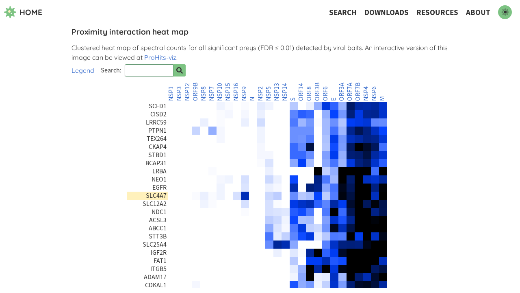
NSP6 (374, 93)
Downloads (386, 12)
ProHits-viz (160, 57)
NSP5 (268, 93)
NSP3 (179, 93)
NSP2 (260, 93)
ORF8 (309, 93)
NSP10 (220, 92)
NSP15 (228, 92)
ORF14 (301, 92)
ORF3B (317, 92)
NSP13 (277, 92)
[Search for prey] (179, 70)
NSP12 (187, 92)
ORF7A (350, 92)
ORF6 (325, 93)
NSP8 (203, 93)
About (478, 12)
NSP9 (244, 93)
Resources (437, 12)
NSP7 (212, 93)
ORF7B (358, 92)
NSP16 (236, 92)
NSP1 (171, 93)
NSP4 (366, 93)
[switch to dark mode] (505, 12)
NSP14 (285, 92)
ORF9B (195, 92)
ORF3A (342, 92)
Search (343, 12)
